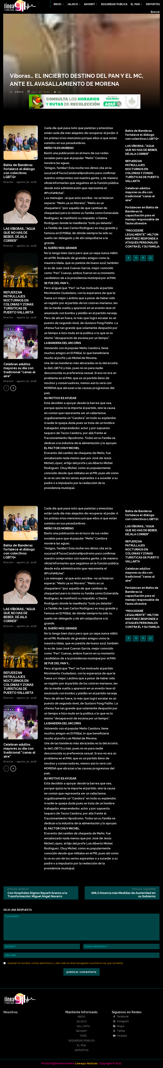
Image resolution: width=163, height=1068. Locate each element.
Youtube (122, 1035)
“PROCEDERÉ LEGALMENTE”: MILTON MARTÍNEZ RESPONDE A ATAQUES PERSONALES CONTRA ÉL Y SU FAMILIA (142, 238)
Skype (120, 1026)
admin (19, 92)
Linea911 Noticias (86, 1063)
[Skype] (114, 1026)
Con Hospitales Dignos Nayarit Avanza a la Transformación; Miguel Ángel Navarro (37, 894)
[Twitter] (136, 258)
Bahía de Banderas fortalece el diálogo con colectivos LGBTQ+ (19, 171)
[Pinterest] (143, 258)
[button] (155, 12)
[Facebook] (128, 258)
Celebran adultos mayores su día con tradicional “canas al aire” (19, 370)
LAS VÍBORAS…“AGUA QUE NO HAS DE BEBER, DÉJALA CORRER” (19, 235)
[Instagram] (114, 1021)
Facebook (123, 1016)
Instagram (123, 1021)
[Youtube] (114, 1036)
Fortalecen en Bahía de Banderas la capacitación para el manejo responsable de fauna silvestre (142, 215)
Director (9, 182)
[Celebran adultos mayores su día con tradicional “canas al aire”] (21, 342)
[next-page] (13, 388)
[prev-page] (6, 388)
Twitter (121, 1031)
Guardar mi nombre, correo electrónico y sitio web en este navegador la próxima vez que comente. (65, 963)
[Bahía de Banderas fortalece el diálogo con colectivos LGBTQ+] (21, 143)
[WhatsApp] (150, 258)
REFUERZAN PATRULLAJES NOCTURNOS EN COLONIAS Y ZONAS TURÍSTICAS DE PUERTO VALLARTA (18, 302)
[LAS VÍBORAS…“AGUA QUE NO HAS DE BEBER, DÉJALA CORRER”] (21, 206)
